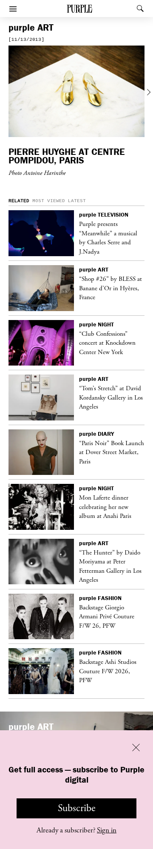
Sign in (106, 830)
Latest (77, 200)
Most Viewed (48, 200)
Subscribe (77, 808)
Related (18, 200)
